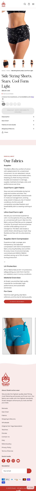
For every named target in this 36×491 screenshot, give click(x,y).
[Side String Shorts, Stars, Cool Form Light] (6, 64)
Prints (8, 70)
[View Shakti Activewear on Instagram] (13, 460)
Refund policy (6, 444)
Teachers (5, 429)
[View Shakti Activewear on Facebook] (3, 460)
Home (3, 70)
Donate (4, 433)
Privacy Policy (6, 447)
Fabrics (4, 415)
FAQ (3, 440)
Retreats (5, 408)
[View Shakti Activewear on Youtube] (18, 460)
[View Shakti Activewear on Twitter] (8, 460)
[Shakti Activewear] (3, 4)
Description (5, 117)
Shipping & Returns (8, 129)
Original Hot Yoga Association (12, 426)
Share (6, 132)
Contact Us (6, 437)
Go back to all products (17, 301)
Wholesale (5, 422)
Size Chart (5, 121)
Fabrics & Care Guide (9, 125)
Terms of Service (7, 451)
